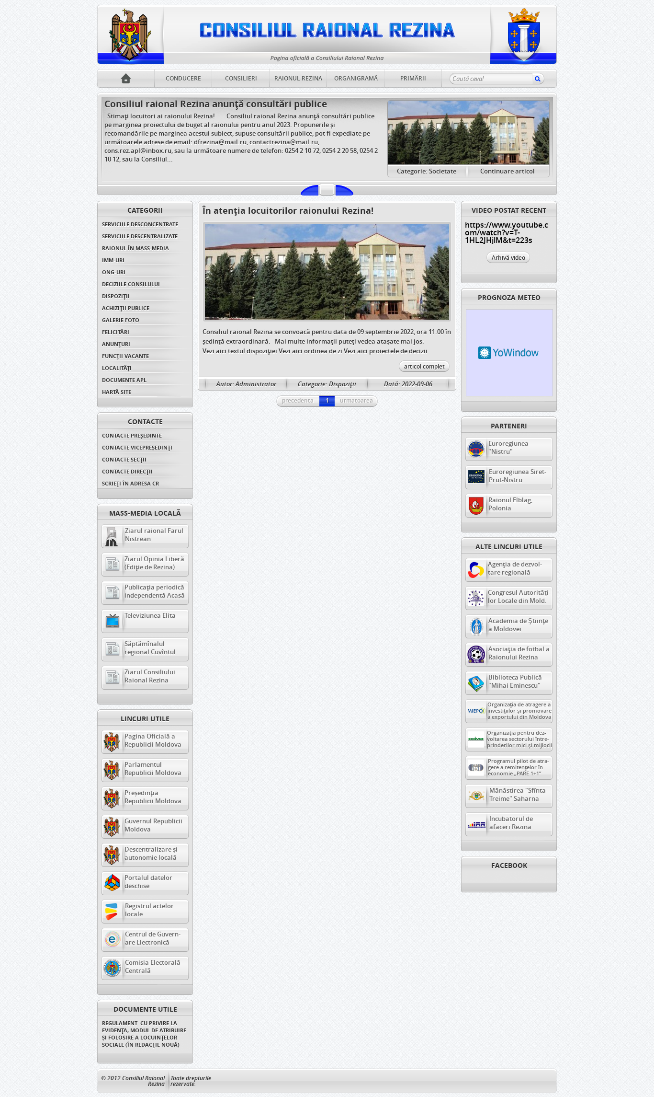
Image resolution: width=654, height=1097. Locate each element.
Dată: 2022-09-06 (408, 384)
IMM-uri (113, 260)
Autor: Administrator (246, 384)
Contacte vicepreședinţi (137, 447)
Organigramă (356, 78)
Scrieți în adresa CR (130, 483)
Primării (413, 78)
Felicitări (115, 331)
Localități (117, 367)
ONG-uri (113, 272)
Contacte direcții (127, 471)
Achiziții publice (125, 308)
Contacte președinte (132, 435)
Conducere (183, 78)
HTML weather (509, 353)
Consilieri (241, 78)
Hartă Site (116, 391)
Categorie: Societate (426, 171)
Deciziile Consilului (131, 284)
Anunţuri (116, 343)
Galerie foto (120, 319)
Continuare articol (507, 171)
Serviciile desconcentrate (140, 224)
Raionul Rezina (298, 78)
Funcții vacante (125, 355)
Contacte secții (124, 459)
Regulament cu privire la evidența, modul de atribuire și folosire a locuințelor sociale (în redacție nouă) (145, 1033)
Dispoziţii (116, 296)
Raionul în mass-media (135, 248)
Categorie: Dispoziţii (327, 384)
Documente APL (124, 379)
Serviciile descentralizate (140, 236)
